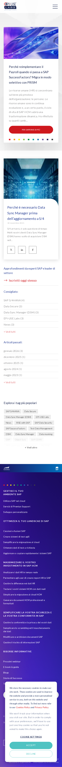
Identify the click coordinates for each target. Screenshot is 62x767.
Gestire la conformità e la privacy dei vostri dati (27, 622)
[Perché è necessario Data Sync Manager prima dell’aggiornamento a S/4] (31, 191)
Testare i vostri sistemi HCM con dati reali (24, 589)
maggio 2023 (13, 374)
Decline (31, 753)
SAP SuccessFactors (15, 428)
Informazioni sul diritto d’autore (46, 762)
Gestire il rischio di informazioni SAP (21, 642)
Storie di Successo (12, 678)
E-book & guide (11, 667)
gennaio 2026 (13, 350)
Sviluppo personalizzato (15, 512)
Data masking (45, 434)
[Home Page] (10, 6)
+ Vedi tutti (9, 331)
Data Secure (13, 306)
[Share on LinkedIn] (22, 250)
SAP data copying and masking (20, 451)
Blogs (6, 672)
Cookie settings (31, 736)
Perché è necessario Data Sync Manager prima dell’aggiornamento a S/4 (26, 213)
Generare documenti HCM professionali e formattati (24, 602)
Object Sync (20, 439)
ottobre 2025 (13, 362)
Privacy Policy (41, 707)
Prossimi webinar (12, 661)
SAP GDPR (36, 439)
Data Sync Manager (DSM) (21, 312)
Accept (31, 745)
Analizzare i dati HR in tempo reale (20, 572)
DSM (8, 434)
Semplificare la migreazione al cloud (21, 542)
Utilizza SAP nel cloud (14, 501)
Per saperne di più (31, 129)
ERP (8, 439)
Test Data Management (41, 428)
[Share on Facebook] (33, 250)
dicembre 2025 (14, 356)
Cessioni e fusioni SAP (14, 531)
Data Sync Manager (25, 434)
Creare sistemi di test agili (16, 536)
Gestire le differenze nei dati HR (19, 583)
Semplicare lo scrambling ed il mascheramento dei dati (26, 630)
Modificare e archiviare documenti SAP (23, 637)
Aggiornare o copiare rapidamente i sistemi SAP (27, 553)
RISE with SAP (23, 422)
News (9, 324)
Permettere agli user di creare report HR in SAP (27, 578)
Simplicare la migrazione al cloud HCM (22, 594)
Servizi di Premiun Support (16, 506)
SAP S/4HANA (14, 300)
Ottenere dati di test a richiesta (19, 547)
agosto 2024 (13, 368)
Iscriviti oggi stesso (22, 280)
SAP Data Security (43, 422)
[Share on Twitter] (11, 250)
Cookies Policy (23, 707)
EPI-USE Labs (14, 318)
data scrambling (46, 451)
